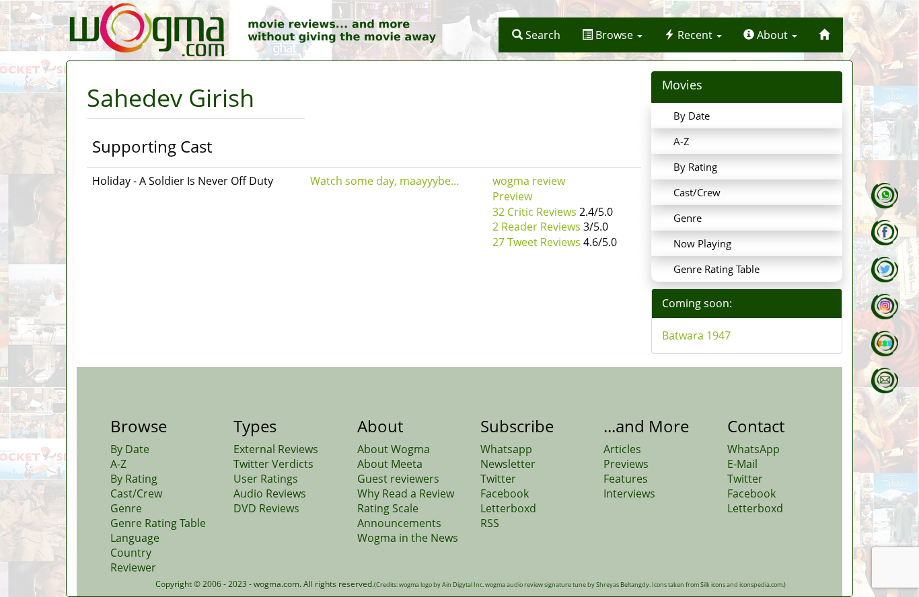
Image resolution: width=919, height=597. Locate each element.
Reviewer (133, 567)
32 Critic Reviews (534, 211)
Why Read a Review (405, 493)
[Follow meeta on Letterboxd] (884, 343)
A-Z (681, 141)
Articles (622, 449)
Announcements (399, 523)
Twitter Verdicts (273, 463)
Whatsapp (506, 449)
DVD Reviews (266, 508)
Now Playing (702, 243)
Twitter (498, 478)
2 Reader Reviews (536, 226)
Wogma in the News (407, 537)
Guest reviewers (398, 478)
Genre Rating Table (716, 269)
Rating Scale (387, 508)
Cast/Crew (697, 192)
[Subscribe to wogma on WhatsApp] (884, 195)
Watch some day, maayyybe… (384, 180)
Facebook (504, 493)
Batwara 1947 (696, 335)
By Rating (695, 166)
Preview (512, 196)
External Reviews (275, 449)
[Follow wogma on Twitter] (884, 269)
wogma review (528, 180)
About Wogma (393, 449)
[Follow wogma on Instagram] (884, 306)
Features (625, 478)
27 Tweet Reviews (536, 242)
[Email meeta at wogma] (884, 380)
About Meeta (389, 463)
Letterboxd (508, 508)
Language (134, 537)
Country (130, 552)
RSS (489, 523)
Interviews (629, 493)
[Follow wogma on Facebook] (884, 232)
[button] (536, 35)
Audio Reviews (269, 493)
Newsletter (508, 463)
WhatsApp (753, 449)
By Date (691, 115)
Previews (626, 463)
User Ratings (265, 478)
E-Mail (742, 463)
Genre (687, 218)
